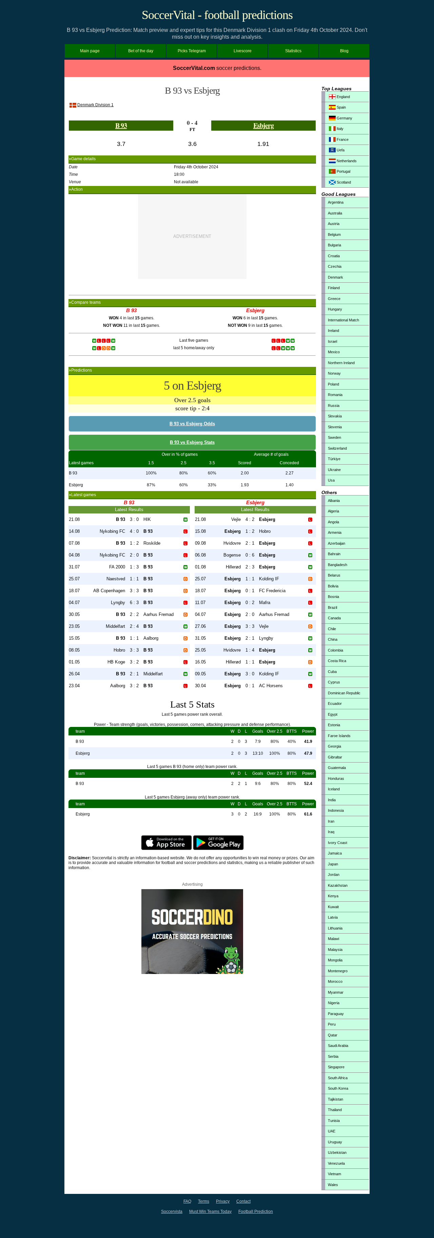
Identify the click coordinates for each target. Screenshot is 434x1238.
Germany (344, 118)
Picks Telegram (192, 51)
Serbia (333, 1056)
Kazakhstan (338, 885)
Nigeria (333, 1003)
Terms (203, 1201)
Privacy (223, 1201)
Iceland (334, 789)
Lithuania (335, 928)
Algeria (333, 511)
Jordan (333, 875)
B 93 (121, 125)
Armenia (334, 532)
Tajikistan (335, 1099)
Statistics (293, 51)
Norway (334, 373)
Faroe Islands (339, 736)
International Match (343, 320)
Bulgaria (334, 245)
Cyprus (334, 682)
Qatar (332, 1035)
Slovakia (335, 416)
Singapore (336, 1067)
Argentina (335, 202)
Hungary (335, 309)
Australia (335, 213)
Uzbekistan (337, 1152)
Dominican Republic (344, 693)
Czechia (334, 266)
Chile (332, 629)
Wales (333, 1185)
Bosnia (333, 597)
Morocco (335, 981)
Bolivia (333, 586)
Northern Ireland (341, 363)
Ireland (333, 331)
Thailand (335, 1110)
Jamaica (335, 853)
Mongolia (335, 960)
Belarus (334, 575)
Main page (90, 51)
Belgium (334, 234)
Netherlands (346, 161)
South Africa (338, 1078)
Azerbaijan (336, 543)
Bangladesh (337, 565)
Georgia (334, 746)
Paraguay (336, 1014)
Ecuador (335, 703)
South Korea (338, 1088)
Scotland (343, 182)
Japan (333, 864)
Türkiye (334, 459)
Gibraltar (335, 757)
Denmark (335, 277)
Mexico (334, 352)
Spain (341, 107)
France (342, 139)
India (332, 800)
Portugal (343, 171)
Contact (243, 1201)
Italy (339, 129)
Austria (333, 224)
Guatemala (337, 768)
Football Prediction (255, 1211)
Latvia (333, 917)
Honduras (336, 778)
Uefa (340, 150)
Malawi (333, 939)
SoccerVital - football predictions (217, 15)
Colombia (335, 650)
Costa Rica (337, 661)
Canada (334, 618)
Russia (333, 406)
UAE (331, 1131)
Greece (334, 299)
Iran (331, 821)
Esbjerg (263, 125)
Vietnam (334, 1174)
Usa (331, 480)
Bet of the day (140, 51)
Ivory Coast (337, 843)
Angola (333, 522)
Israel (332, 341)
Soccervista (171, 1211)
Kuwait (333, 907)
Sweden (334, 437)
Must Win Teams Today (210, 1211)
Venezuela (336, 1163)
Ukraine (334, 470)
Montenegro (338, 971)
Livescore (243, 51)
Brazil (332, 607)
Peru (332, 1024)
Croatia (334, 256)
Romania (335, 395)
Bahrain (334, 554)
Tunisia (334, 1121)
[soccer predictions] (192, 972)
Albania (334, 501)
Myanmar (335, 992)
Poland (333, 384)
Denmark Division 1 (95, 104)
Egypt (332, 714)
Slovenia (335, 427)
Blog (344, 51)
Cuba (332, 672)
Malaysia (335, 950)
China (332, 639)
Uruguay (335, 1142)
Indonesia (336, 810)
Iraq (331, 832)
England (343, 97)
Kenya (333, 896)
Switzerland (337, 448)
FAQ (187, 1201)
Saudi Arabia (338, 1046)
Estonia (334, 725)
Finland (334, 288)
